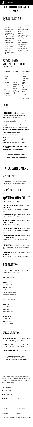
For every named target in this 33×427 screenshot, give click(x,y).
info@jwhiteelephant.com (9, 394)
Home (3, 404)
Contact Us (5, 413)
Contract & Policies (21, 408)
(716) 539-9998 (7, 390)
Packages (18, 413)
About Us (18, 404)
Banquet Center (6, 408)
